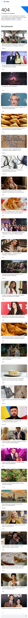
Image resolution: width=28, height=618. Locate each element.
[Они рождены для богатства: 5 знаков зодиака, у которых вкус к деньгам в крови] (14, 186)
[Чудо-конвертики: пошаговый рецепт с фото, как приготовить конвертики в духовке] (14, 123)
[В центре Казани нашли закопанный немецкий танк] (14, 395)
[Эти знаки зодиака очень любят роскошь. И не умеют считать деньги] (14, 520)
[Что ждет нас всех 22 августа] (14, 82)
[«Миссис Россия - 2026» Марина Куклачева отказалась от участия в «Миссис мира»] (14, 228)
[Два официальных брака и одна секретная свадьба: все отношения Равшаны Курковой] (14, 311)
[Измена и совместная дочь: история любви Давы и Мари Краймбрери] (14, 458)
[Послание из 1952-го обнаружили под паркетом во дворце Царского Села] (14, 144)
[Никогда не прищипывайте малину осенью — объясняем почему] (14, 478)
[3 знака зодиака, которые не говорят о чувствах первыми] (14, 353)
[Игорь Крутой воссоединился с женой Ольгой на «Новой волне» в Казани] (14, 61)
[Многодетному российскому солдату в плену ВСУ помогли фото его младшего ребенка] (14, 40)
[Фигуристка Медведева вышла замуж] (14, 604)
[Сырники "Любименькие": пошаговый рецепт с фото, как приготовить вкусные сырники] (14, 207)
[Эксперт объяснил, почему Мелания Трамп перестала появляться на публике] (14, 291)
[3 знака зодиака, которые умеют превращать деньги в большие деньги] (14, 583)
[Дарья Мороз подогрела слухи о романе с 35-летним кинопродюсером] (14, 103)
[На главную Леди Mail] (7, 1)
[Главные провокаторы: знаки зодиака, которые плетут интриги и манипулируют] (14, 437)
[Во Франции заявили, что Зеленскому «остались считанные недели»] (14, 416)
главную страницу (16, 19)
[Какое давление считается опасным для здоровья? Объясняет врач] (14, 165)
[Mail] (4, 1)
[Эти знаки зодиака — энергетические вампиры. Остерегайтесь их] (14, 249)
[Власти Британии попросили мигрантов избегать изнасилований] (14, 499)
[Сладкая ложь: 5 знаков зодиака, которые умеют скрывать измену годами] (14, 541)
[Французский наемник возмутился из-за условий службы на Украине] (14, 270)
